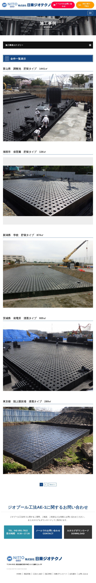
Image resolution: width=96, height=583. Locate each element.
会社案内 (73, 574)
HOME (19, 574)
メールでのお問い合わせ (64, 5)
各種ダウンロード (60, 574)
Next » (52, 485)
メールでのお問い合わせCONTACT (48, 532)
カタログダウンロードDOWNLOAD (78, 532)
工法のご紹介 (38, 574)
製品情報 (27, 574)
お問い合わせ (83, 574)
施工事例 (48, 574)
